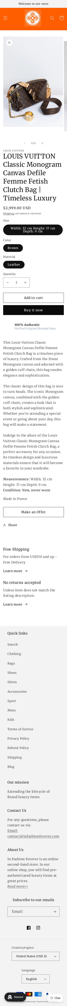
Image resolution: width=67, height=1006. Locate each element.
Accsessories (17, 691)
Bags (11, 663)
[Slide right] (42, 143)
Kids (11, 719)
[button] (5, 18)
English (31, 979)
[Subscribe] (54, 912)
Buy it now (33, 310)
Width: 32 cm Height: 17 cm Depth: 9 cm (33, 229)
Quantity (9, 274)
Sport (11, 701)
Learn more (12, 571)
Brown (13, 248)
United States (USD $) (31, 956)
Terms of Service (20, 729)
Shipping (8, 213)
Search (12, 644)
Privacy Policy (18, 738)
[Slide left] (25, 143)
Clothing (14, 654)
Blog (11, 767)
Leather (14, 264)
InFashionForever (27, 1002)
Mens (11, 710)
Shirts (12, 682)
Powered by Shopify (47, 1002)
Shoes (12, 673)
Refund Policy (18, 748)
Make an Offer (33, 512)
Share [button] (12, 525)
